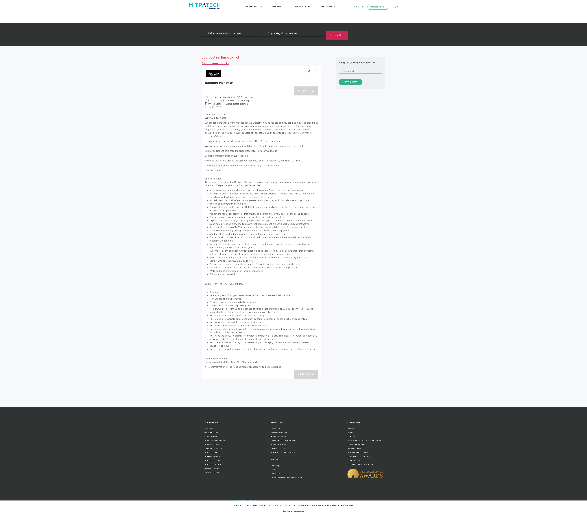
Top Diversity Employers (215, 440)
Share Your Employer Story (283, 452)
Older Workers (353, 460)
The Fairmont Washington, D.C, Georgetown (231, 97)
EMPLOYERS (326, 6)
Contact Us (275, 473)
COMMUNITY (300, 6)
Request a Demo (378, 7)
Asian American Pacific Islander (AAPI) (364, 440)
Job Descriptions (211, 444)
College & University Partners (283, 440)
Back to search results (215, 63)
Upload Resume (211, 433)
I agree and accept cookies (293, 511)
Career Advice (210, 436)
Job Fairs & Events (212, 456)
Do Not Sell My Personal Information (286, 477)
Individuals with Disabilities (358, 456)
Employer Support (279, 444)
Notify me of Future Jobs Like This (357, 62)
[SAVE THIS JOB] (316, 71)
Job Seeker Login (212, 460)
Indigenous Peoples (356, 444)
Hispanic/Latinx (354, 448)
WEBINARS (277, 6)
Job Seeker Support (213, 464)
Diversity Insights (211, 468)
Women (350, 429)
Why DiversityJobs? (279, 433)
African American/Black (357, 452)
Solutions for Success (213, 448)
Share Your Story (211, 472)
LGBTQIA (351, 436)
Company (275, 466)
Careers (274, 469)
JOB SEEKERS (251, 6)
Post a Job (358, 7)
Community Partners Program (360, 464)
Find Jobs (208, 429)
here (276, 505)
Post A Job (275, 429)
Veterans (351, 433)
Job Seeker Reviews (213, 452)
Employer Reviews (279, 436)
